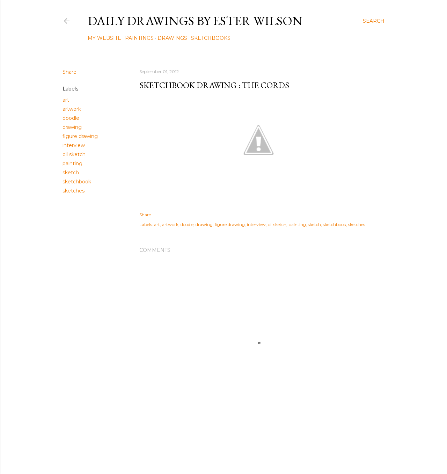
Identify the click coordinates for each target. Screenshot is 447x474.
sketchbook (77, 181)
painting (72, 163)
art (66, 100)
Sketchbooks (210, 38)
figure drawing (80, 136)
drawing (72, 127)
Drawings (172, 38)
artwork (72, 109)
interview (74, 145)
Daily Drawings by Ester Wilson (195, 21)
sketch (71, 172)
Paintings (139, 38)
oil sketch (74, 154)
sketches (74, 191)
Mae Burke (242, 454)
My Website (104, 38)
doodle (71, 118)
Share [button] (69, 72)
